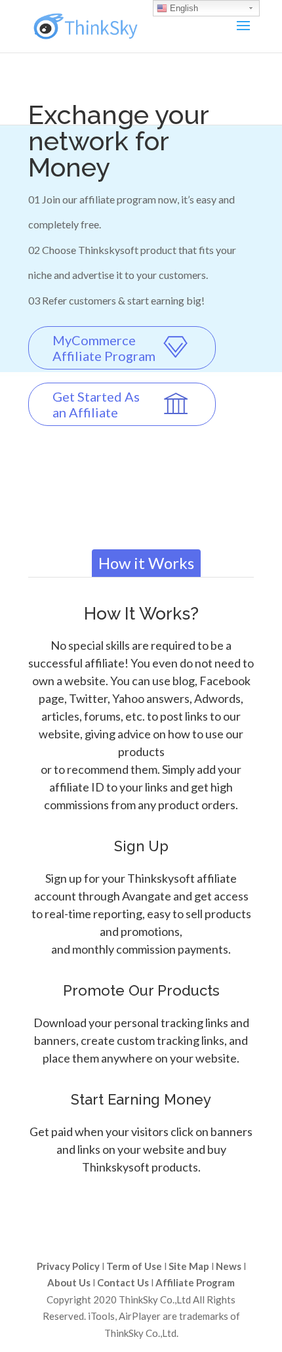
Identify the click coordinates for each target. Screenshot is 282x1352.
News (228, 1266)
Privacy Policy (68, 1266)
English (182, 8)
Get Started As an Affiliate (96, 404)
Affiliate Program (195, 1282)
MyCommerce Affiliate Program (103, 348)
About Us (69, 1282)
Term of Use (134, 1266)
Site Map (189, 1266)
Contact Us (123, 1282)
